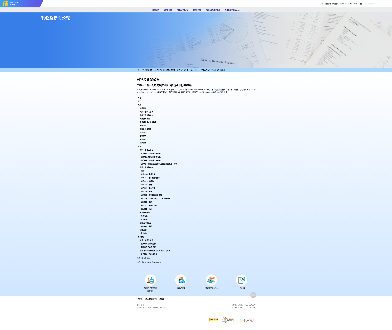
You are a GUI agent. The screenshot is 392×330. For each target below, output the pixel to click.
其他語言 (354, 3)
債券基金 (143, 143)
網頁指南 (148, 307)
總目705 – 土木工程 (148, 188)
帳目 (139, 105)
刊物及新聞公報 (147, 70)
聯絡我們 (335, 4)
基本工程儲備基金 (146, 115)
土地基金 (143, 132)
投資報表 (144, 216)
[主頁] (323, 3)
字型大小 (342, 3)
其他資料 (162, 299)
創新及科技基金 (145, 129)
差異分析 (141, 237)
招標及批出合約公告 (151, 299)
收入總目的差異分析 (148, 244)
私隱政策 (162, 307)
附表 (139, 146)
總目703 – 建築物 (147, 181)
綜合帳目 (143, 108)
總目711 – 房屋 (146, 209)
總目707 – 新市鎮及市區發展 (151, 195)
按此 (140, 258)
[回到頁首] (253, 295)
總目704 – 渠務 (146, 185)
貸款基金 (143, 136)
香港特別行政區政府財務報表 (165, 70)
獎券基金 (143, 139)
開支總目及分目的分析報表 (151, 157)
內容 (139, 98)
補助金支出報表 (146, 226)
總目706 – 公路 (146, 192)
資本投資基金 (145, 119)
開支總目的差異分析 (148, 247)
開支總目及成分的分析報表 (151, 160)
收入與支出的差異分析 (149, 254)
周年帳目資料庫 (182, 70)
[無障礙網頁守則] (213, 320)
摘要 (142, 171)
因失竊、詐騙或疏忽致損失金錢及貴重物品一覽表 (159, 164)
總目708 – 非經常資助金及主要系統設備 (155, 198)
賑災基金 (143, 126)
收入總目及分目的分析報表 (151, 153)
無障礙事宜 (140, 307)
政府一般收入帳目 (146, 112)
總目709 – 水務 (146, 202)
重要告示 (155, 307)
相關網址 (328, 4)
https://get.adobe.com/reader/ (147, 92)
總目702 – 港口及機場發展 (150, 178)
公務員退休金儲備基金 (148, 122)
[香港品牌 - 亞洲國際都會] (246, 320)
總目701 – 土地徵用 (148, 174)
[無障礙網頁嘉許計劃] (228, 320)
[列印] (361, 4)
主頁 (137, 70)
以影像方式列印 (217, 92)
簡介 (139, 101)
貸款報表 (144, 219)
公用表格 (140, 299)
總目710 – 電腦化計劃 (149, 205)
